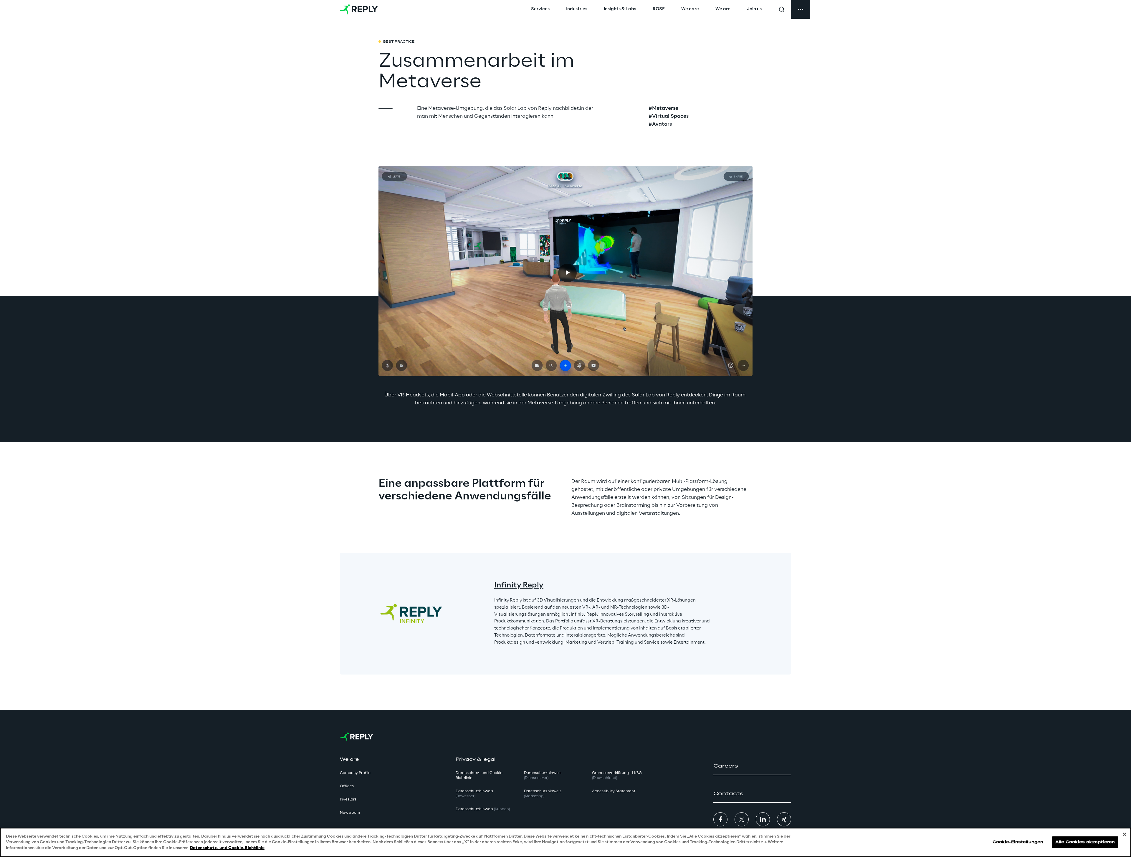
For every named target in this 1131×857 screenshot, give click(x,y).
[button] (752, 766)
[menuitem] (540, 9)
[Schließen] (1124, 834)
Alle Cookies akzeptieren (1085, 842)
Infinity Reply (518, 585)
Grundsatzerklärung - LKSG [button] (617, 775)
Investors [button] (348, 799)
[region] (565, 842)
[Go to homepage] (359, 9)
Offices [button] (347, 786)
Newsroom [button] (350, 813)
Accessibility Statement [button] (613, 791)
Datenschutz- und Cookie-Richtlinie (227, 848)
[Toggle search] (781, 9)
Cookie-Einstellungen (1018, 842)
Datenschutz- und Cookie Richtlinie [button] (479, 775)
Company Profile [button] (355, 773)
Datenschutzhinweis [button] (474, 793)
